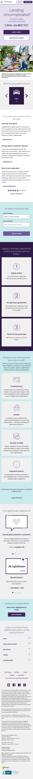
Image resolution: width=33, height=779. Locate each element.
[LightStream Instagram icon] (24, 685)
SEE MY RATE (16, 233)
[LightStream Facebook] (13, 685)
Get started (16, 614)
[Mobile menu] (1, 2)
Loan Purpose (8, 213)
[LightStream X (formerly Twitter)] (19, 685)
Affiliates (12, 675)
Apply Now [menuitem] (28, 2)
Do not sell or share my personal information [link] (16, 678)
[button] (12, 553)
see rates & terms (16, 38)
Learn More (15, 498)
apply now (16, 32)
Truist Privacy (7, 672)
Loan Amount (7, 221)
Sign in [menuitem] (20, 2)
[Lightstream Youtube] (8, 685)
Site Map (16, 672)
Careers (25, 672)
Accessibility (21, 675)
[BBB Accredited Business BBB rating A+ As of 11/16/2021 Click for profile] (10, 772)
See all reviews (15, 194)
